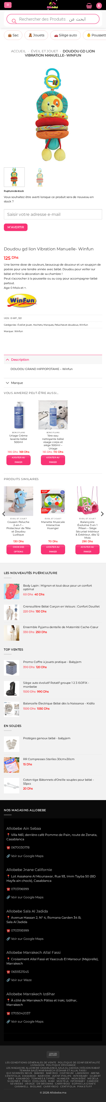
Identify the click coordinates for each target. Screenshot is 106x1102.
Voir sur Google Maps (27, 856)
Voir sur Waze (21, 980)
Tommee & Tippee (43, 1078)
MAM (51, 1081)
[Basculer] (7, 359)
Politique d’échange (61, 1065)
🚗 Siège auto (65, 35)
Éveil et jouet (44, 51)
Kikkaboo (29, 1076)
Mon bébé (79, 1078)
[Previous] (12, 114)
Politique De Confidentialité (79, 1062)
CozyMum (67, 1073)
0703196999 (20, 889)
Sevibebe (16, 1083)
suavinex (13, 1081)
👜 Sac (13, 35)
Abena (95, 1073)
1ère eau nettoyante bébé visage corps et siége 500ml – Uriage (53, 442)
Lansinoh (82, 1073)
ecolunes (39, 1081)
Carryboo (62, 1083)
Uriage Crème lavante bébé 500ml (18, 438)
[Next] (93, 114)
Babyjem (44, 1076)
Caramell (21, 1086)
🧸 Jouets (36, 35)
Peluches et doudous (66, 324)
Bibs (11, 1078)
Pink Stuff (84, 1086)
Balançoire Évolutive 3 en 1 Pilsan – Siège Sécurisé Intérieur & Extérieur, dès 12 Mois (87, 530)
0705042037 (20, 1013)
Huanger (63, 1078)
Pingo (26, 1081)
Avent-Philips (62, 1076)
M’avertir (15, 227)
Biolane (36, 1086)
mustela (63, 1081)
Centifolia (12, 1076)
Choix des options (18, 549)
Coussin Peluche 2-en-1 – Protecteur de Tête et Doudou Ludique (18, 528)
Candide (93, 1081)
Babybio (52, 1073)
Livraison (37, 1065)
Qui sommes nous (19, 1073)
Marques (48, 324)
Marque (17, 383)
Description (20, 359)
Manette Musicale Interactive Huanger (53, 525)
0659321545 (20, 972)
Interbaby (80, 1076)
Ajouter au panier (18, 459)
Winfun (18, 331)
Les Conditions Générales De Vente (30, 1062)
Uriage (30, 1083)
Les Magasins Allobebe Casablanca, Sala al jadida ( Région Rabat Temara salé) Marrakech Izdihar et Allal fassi (53, 1069)
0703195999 (20, 930)
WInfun (83, 324)
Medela (92, 1078)
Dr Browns (45, 1083)
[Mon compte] (99, 6)
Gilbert (95, 1076)
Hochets (37, 324)
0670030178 (20, 847)
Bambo (39, 1073)
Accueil (18, 51)
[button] (8, 5)
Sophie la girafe (84, 1083)
